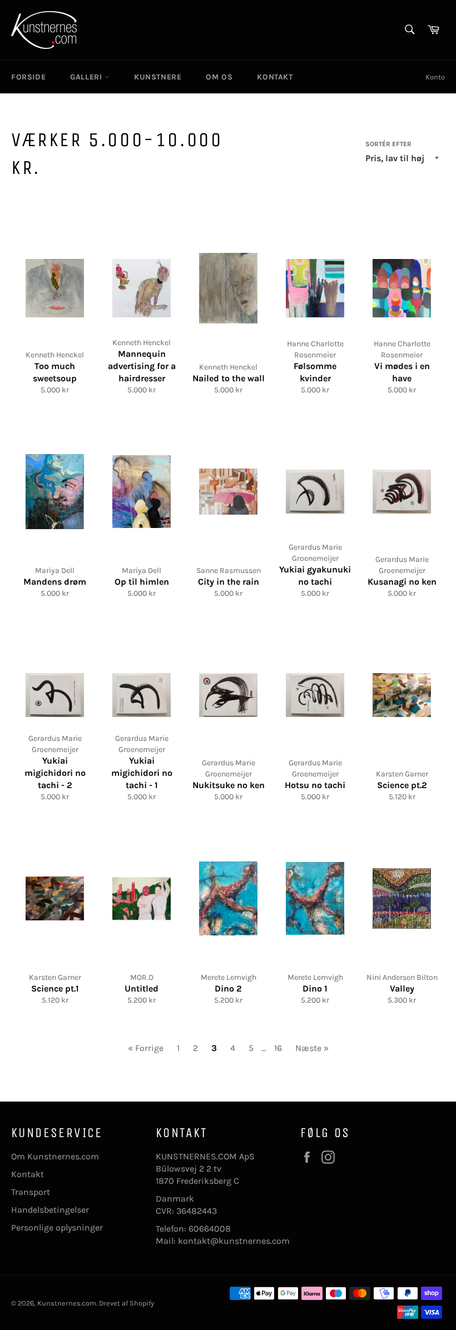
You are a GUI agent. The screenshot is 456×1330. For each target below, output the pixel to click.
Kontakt (27, 1174)
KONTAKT (275, 77)
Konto (435, 77)
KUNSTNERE (157, 77)
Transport (30, 1192)
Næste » (312, 1048)
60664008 (210, 1228)
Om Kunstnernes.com (55, 1156)
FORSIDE (28, 77)
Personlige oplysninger (57, 1227)
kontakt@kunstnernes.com (234, 1241)
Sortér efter (388, 144)
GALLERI (87, 77)
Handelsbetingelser (50, 1209)
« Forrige (145, 1048)
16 (278, 1048)
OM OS (219, 77)
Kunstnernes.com (66, 1303)
